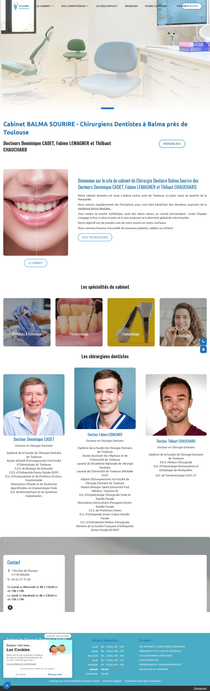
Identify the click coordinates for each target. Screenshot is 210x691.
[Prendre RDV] (203, 349)
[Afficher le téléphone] (203, 341)
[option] (105, 56)
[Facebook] (10, 607)
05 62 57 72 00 (21, 579)
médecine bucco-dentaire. (94, 208)
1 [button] (97, 108)
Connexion (200, 688)
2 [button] (99, 108)
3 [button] (107, 108)
